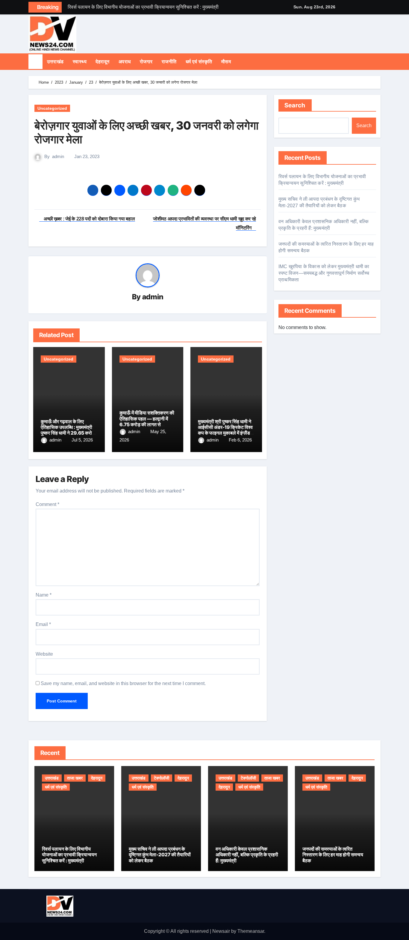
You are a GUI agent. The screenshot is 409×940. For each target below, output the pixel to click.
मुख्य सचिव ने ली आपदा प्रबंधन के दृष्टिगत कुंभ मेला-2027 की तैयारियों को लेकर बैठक (160, 854)
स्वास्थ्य (80, 61)
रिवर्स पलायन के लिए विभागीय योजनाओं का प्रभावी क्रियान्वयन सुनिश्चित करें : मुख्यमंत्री (69, 854)
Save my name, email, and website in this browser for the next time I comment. (123, 683)
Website (44, 654)
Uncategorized (52, 108)
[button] (379, 61)
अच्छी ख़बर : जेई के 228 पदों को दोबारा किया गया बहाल (89, 218)
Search (295, 105)
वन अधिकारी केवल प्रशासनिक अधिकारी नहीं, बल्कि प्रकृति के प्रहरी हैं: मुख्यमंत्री (247, 854)
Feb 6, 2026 (240, 439)
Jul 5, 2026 (82, 439)
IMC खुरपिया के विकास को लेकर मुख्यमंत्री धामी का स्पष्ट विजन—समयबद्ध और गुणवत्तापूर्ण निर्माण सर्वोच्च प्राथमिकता (323, 273)
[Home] (35, 61)
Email (43, 624)
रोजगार (146, 61)
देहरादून (103, 61)
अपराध (125, 61)
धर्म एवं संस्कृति (199, 61)
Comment (47, 504)
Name (43, 594)
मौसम (226, 61)
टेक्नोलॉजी (161, 778)
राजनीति (169, 61)
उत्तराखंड (55, 61)
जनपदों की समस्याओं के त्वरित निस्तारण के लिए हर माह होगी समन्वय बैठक (332, 854)
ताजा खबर (75, 778)
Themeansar (250, 931)
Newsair (221, 931)
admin (58, 156)
